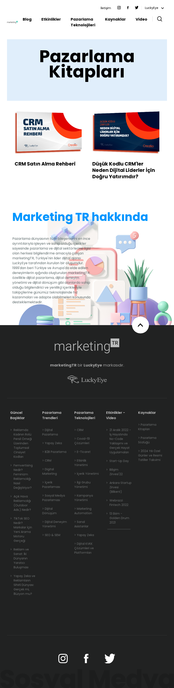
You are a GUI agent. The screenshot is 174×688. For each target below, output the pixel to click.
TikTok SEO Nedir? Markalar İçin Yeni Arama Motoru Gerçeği (21, 529)
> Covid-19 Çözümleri (82, 441)
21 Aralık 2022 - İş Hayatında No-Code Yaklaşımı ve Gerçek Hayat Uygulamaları (118, 441)
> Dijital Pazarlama (50, 432)
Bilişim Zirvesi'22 (114, 472)
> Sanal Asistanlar (81, 524)
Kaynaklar (115, 19)
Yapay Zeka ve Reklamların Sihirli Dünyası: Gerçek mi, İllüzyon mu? (22, 585)
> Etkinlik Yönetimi (81, 462)
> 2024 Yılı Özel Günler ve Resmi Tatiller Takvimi (150, 455)
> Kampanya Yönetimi (83, 497)
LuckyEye (152, 8)
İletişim (106, 8)
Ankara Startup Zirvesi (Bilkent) (119, 487)
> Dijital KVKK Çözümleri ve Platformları (84, 548)
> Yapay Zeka (52, 443)
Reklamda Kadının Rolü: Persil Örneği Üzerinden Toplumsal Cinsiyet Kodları (21, 443)
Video (141, 19)
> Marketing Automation (83, 511)
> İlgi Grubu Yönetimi (82, 484)
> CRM (46, 460)
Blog (27, 19)
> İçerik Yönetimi (86, 474)
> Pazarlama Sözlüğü (147, 440)
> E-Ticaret (82, 452)
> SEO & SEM (51, 535)
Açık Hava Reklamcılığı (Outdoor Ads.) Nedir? (20, 503)
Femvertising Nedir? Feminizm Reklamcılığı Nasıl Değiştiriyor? (21, 476)
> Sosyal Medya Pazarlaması (53, 497)
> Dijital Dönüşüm (49, 511)
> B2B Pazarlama (54, 452)
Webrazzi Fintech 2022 (117, 502)
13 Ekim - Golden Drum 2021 (117, 518)
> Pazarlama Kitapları (147, 427)
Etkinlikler (51, 19)
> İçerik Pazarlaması (51, 484)
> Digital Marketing (49, 471)
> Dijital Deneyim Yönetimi (54, 524)
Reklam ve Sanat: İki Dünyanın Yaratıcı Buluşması (19, 558)
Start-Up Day (117, 461)
